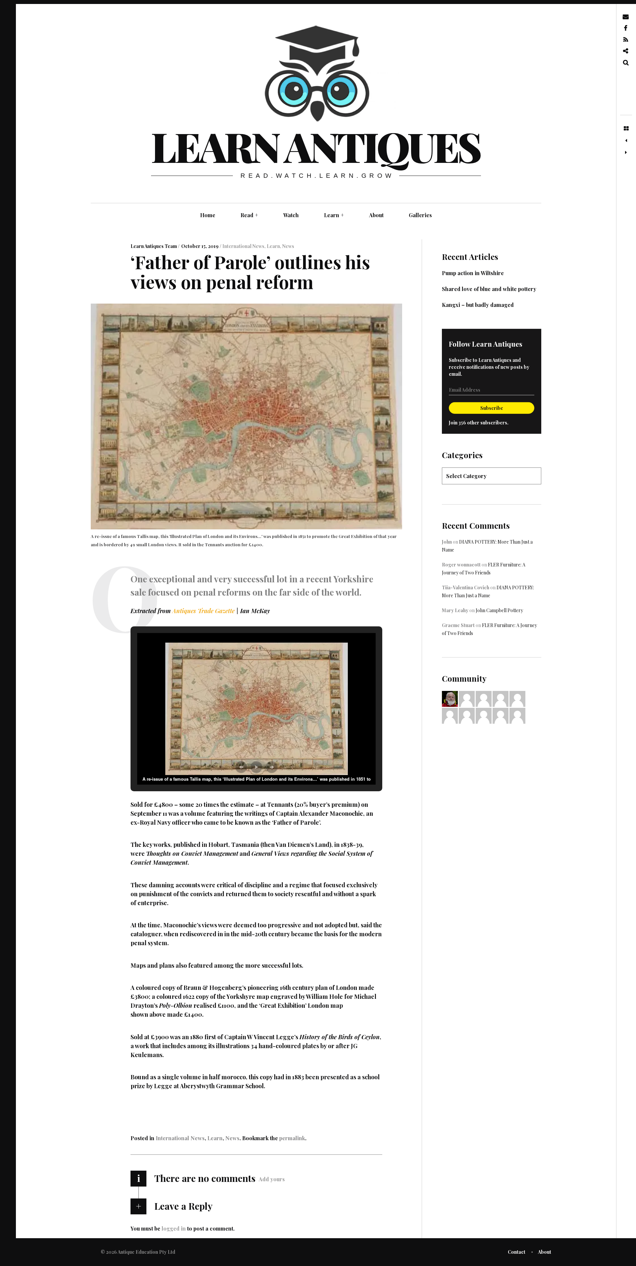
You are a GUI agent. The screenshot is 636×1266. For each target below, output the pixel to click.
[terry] (450, 715)
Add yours (272, 1179)
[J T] (467, 698)
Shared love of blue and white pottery (489, 288)
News (288, 246)
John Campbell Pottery (499, 610)
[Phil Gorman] (450, 698)
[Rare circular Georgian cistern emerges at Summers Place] (626, 141)
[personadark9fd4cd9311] (517, 698)
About (376, 215)
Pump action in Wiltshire (473, 272)
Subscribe (491, 408)
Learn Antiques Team (154, 246)
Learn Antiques (315, 146)
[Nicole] (500, 715)
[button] (241, 767)
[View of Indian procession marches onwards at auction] (626, 153)
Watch (291, 215)
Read (249, 215)
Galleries (420, 215)
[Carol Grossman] (484, 715)
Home (207, 215)
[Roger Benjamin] (500, 698)
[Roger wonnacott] (467, 715)
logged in (174, 1228)
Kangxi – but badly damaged (478, 304)
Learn (334, 215)
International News (243, 246)
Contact (516, 1252)
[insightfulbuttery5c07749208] (517, 715)
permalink (292, 1138)
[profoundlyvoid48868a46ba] (484, 698)
